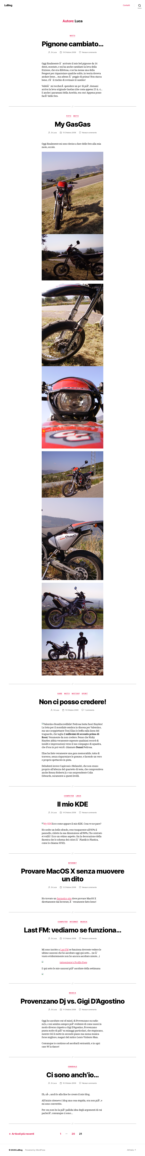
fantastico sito (64, 898)
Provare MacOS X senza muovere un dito (72, 875)
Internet (72, 863)
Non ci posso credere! (72, 702)
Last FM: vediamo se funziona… (72, 930)
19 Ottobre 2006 (69, 52)
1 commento (89, 710)
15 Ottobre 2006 (69, 133)
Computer (69, 796)
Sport (85, 694)
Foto (68, 116)
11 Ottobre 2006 (69, 1009)
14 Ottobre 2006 (69, 812)
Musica (83, 922)
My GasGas (72, 124)
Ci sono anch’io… (72, 1075)
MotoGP (76, 694)
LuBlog (8, 5)
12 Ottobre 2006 (69, 887)
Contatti (126, 5)
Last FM (64, 949)
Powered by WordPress (35, 1150)
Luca (55, 52)
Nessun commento (89, 52)
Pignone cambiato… (72, 44)
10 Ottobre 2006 (69, 1083)
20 (73, 1133)
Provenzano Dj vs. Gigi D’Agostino (72, 1001)
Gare (59, 694)
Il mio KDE (72, 804)
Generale (72, 1067)
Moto (72, 36)
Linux (78, 796)
